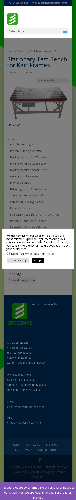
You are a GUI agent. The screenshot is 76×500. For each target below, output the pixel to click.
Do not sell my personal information (33, 253)
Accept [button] (38, 260)
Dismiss (38, 497)
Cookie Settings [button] (18, 260)
